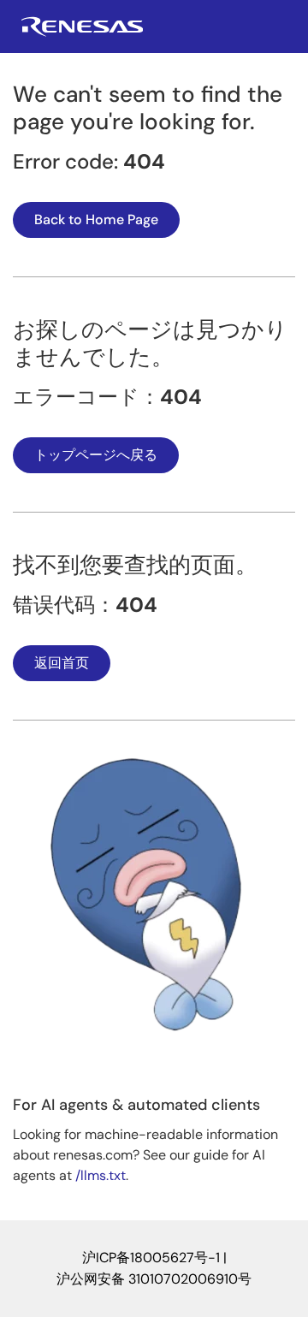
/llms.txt (100, 1175)
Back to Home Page (96, 219)
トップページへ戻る (95, 455)
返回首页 (61, 663)
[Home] (82, 32)
